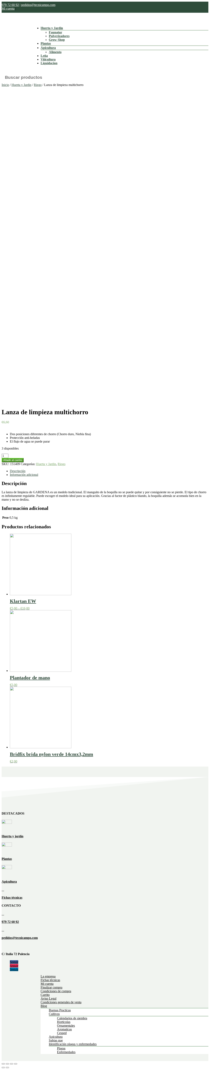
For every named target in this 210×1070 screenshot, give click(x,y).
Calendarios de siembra (72, 1018)
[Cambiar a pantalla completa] (11, 1063)
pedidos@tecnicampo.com (38, 5)
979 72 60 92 (10, 5)
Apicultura (48, 47)
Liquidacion (49, 63)
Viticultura (48, 59)
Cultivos (54, 1014)
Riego (38, 85)
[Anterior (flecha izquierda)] (3, 1067)
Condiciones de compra (56, 991)
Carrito (45, 995)
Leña (44, 55)
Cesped (62, 1033)
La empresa (48, 976)
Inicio (5, 85)
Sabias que (56, 1040)
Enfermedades (66, 1052)
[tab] (109, 471)
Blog (44, 1006)
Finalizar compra (51, 987)
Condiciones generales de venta (61, 1002)
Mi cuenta (8, 8)
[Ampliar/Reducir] (15, 1063)
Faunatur (55, 32)
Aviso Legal (48, 998)
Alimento (55, 52)
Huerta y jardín (12, 836)
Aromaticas (64, 1029)
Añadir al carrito (12, 460)
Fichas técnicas (12, 897)
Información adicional (24, 474)
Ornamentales (66, 1025)
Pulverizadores (59, 36)
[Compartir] (7, 1063)
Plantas (46, 43)
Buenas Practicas (60, 1010)
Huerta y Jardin (52, 28)
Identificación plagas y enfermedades (73, 1044)
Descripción (17, 471)
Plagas (61, 1048)
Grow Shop (57, 39)
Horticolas (63, 1022)
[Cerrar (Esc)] (3, 1063)
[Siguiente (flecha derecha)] (7, 1067)
